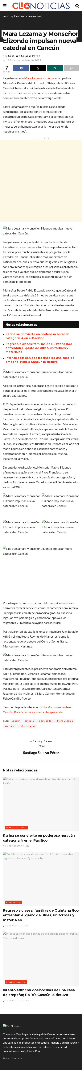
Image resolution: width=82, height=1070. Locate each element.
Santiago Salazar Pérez (24, 55)
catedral (30, 720)
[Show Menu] (4, 5)
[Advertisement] (41, 181)
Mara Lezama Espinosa (39, 78)
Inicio (5, 16)
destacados (46, 720)
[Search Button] (77, 5)
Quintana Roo (18, 16)
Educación (13, 902)
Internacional (16, 827)
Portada (9, 726)
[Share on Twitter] (38, 68)
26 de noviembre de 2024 (24, 60)
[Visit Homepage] (41, 5)
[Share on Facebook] (21, 68)
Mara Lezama (65, 720)
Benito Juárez (35, 16)
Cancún (15, 720)
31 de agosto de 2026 (17, 846)
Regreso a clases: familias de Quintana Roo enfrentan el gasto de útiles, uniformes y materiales (39, 348)
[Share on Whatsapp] (55, 68)
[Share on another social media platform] (71, 68)
